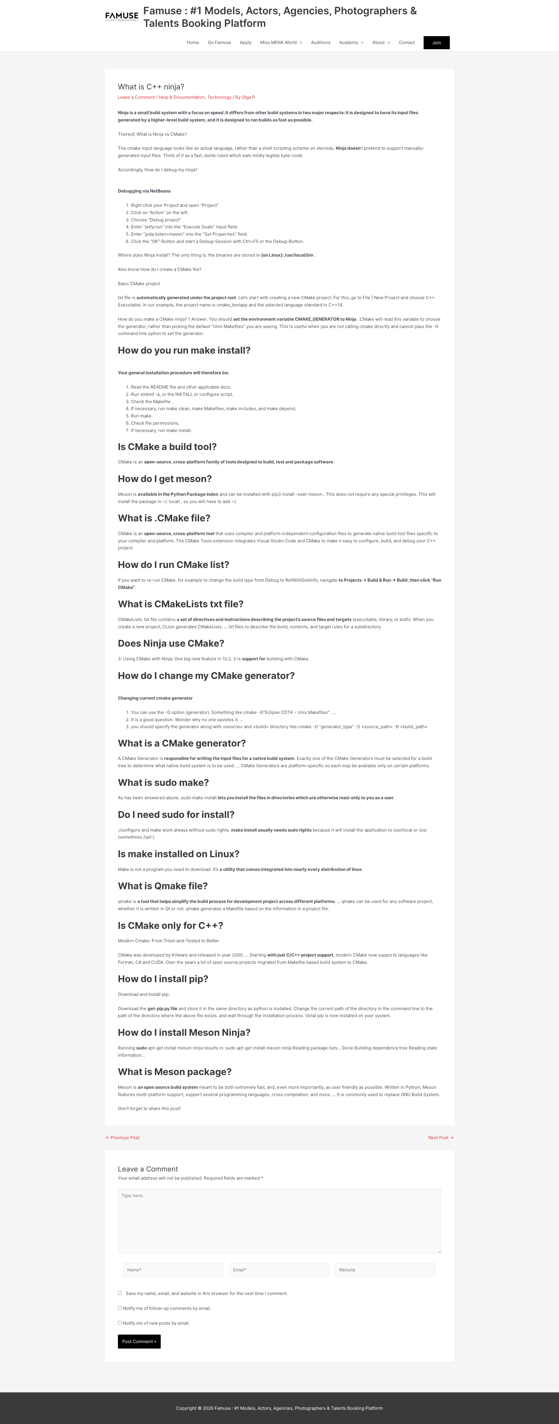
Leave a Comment (136, 97)
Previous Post (122, 1137)
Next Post (441, 1137)
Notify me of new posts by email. (156, 1323)
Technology (219, 97)
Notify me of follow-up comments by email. (167, 1308)
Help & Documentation (182, 97)
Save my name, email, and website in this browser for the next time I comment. (207, 1293)
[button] (299, 42)
